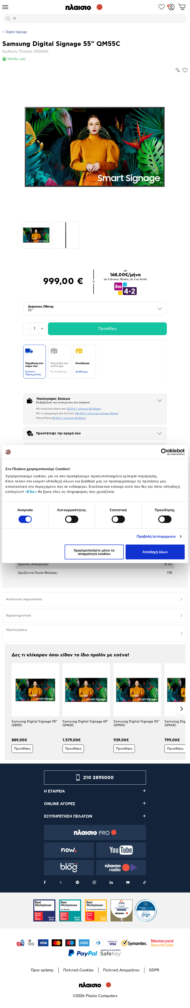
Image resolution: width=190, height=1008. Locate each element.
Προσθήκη (107, 329)
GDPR (154, 970)
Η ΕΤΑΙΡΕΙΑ (54, 791)
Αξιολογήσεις (16, 630)
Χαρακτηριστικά (18, 615)
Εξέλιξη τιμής (17, 59)
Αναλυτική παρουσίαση (24, 599)
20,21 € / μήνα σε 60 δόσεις (84, 409)
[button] (8, 709)
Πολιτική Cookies (78, 970)
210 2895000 (98, 777)
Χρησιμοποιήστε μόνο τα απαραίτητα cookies (94, 551)
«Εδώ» (31, 492)
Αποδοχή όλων (155, 552)
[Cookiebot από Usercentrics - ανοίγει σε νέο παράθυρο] (164, 452)
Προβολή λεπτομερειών (156, 536)
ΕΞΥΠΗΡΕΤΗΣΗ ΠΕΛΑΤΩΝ (68, 816)
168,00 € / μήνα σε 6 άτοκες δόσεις (97, 413)
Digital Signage (16, 32)
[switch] (71, 519)
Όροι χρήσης (42, 970)
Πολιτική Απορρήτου (121, 970)
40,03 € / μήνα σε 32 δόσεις (69, 418)
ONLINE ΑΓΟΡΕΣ (59, 804)
